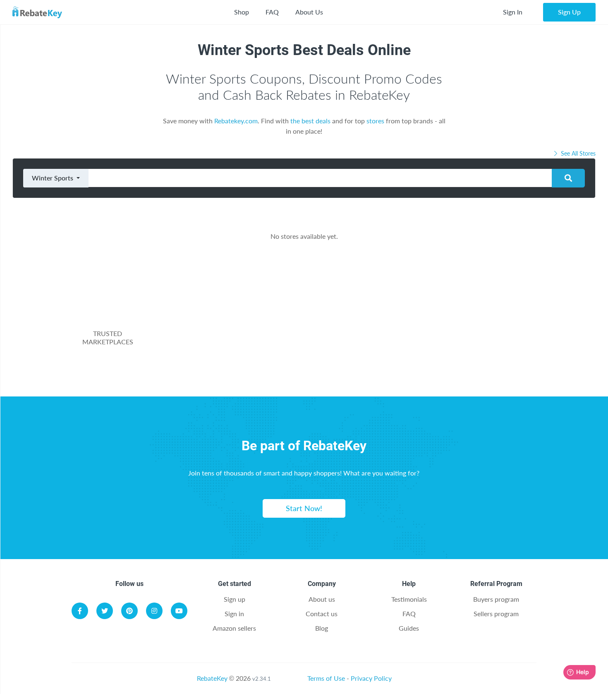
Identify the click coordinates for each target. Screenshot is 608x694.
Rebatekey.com (236, 121)
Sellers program (496, 613)
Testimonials (409, 599)
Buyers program (496, 599)
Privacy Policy (371, 678)
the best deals (310, 121)
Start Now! (304, 508)
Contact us (322, 613)
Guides (409, 628)
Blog (321, 628)
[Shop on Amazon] (343, 317)
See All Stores (577, 153)
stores (375, 121)
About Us (309, 12)
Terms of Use (326, 678)
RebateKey (212, 678)
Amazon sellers (234, 628)
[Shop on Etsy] (261, 358)
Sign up (234, 599)
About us (322, 599)
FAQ (272, 12)
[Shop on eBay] (474, 317)
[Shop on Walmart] (212, 317)
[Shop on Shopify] (425, 358)
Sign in (234, 613)
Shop (241, 12)
